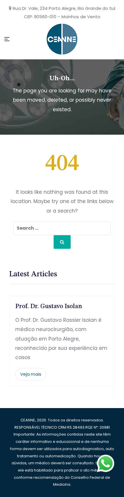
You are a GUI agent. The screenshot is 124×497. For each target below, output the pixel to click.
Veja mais (30, 374)
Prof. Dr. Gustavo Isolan (48, 306)
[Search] (62, 242)
